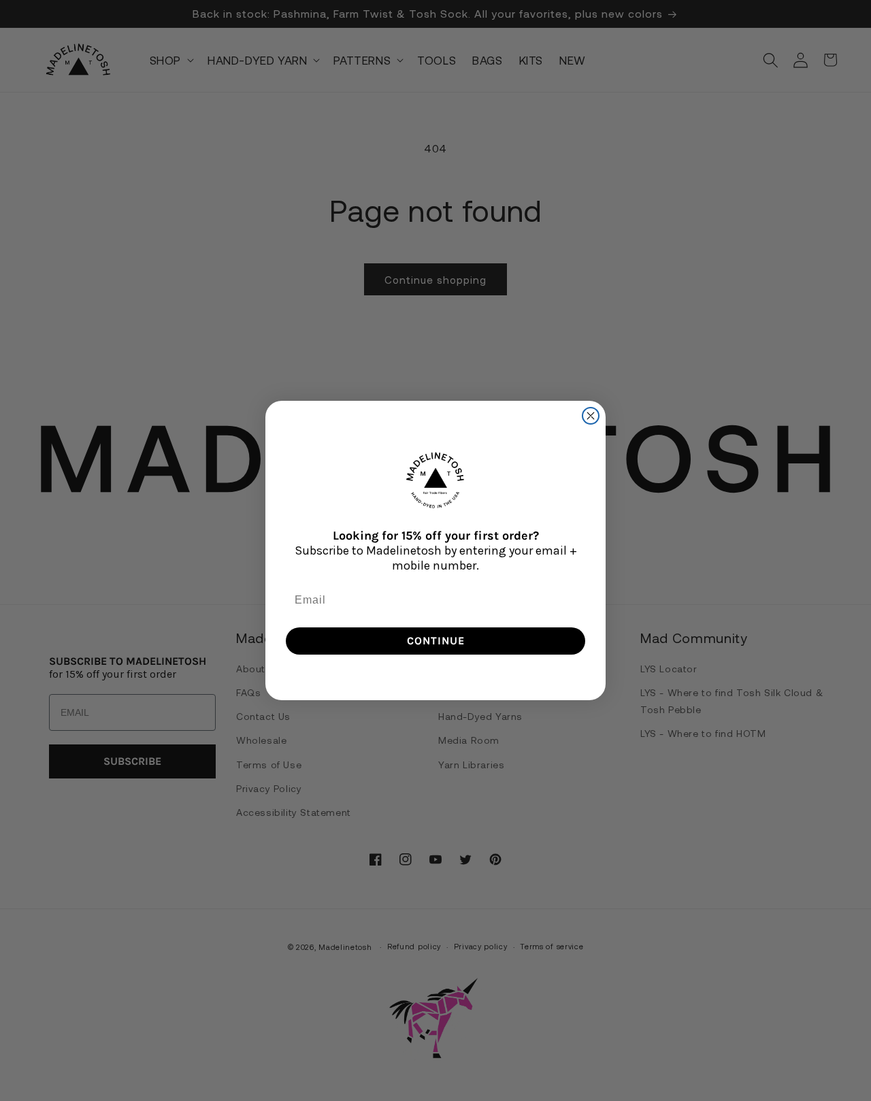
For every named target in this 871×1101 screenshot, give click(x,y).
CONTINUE (436, 640)
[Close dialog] (590, 416)
